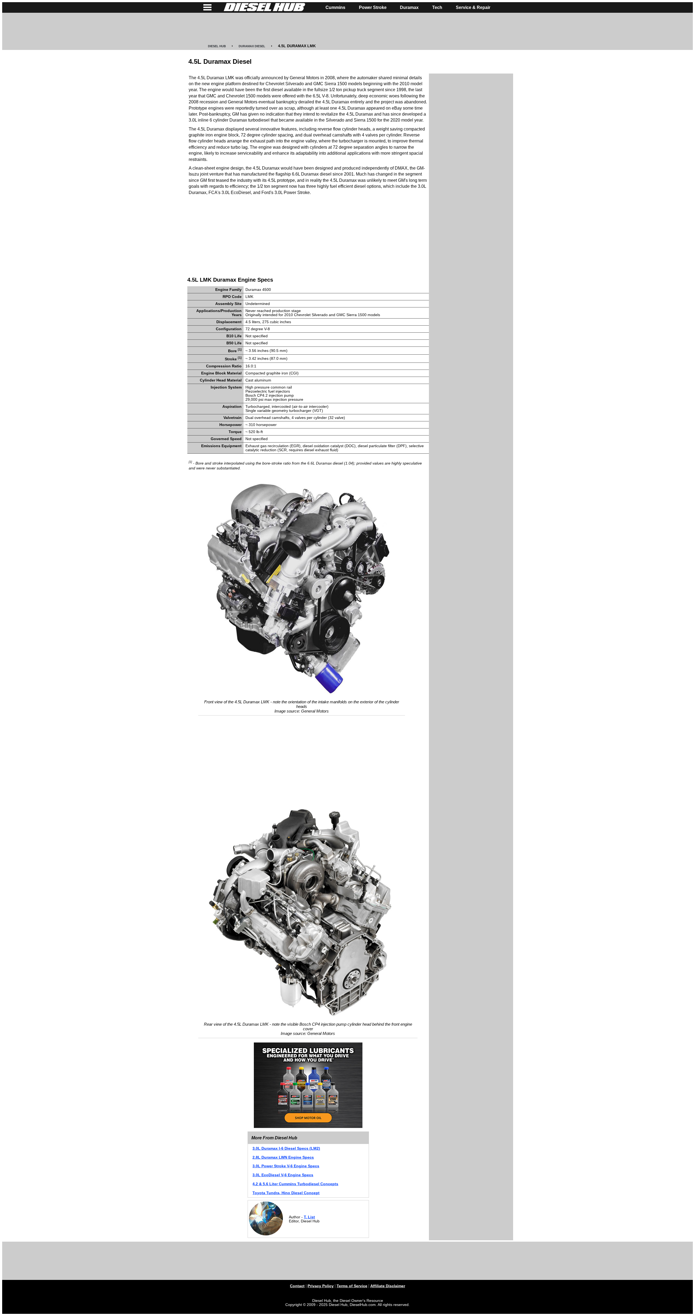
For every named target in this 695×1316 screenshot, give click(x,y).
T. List (309, 1217)
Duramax (409, 7)
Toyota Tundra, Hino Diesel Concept (286, 1193)
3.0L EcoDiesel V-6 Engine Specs (282, 1175)
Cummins (335, 7)
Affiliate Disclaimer (387, 1286)
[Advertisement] (347, 28)
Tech (437, 7)
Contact (297, 1286)
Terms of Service (352, 1286)
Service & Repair (473, 7)
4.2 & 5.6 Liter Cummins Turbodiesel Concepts (295, 1184)
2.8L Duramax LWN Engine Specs (283, 1157)
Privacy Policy (321, 1286)
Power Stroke (373, 7)
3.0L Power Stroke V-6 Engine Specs (285, 1166)
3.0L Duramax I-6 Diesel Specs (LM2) (286, 1148)
